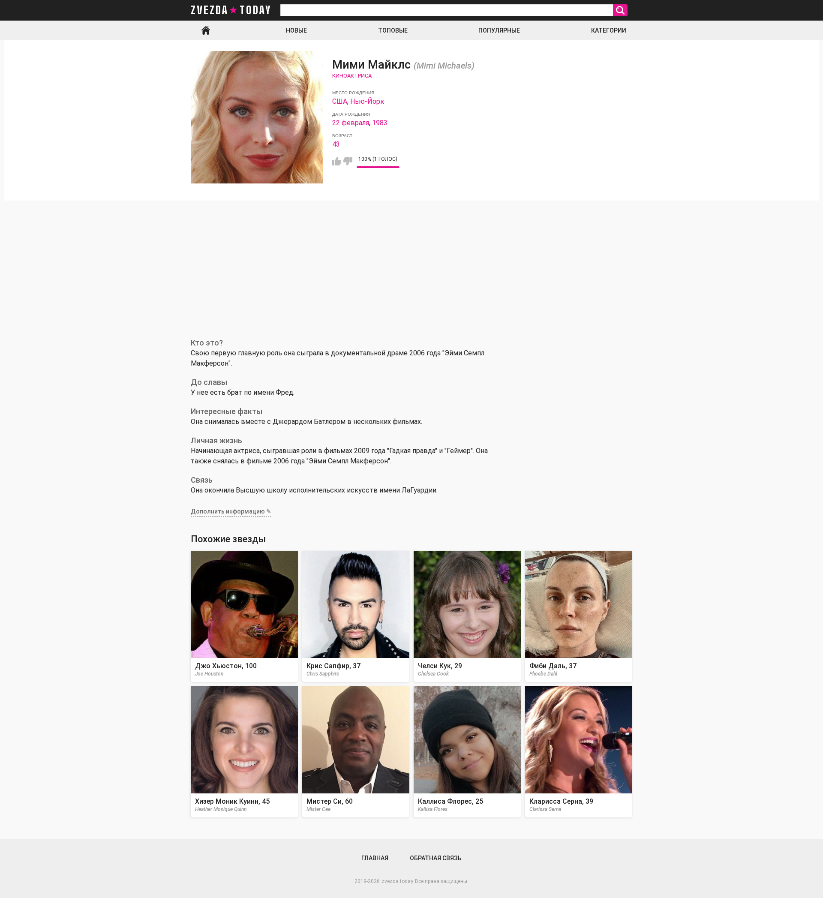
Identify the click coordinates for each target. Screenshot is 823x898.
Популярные (499, 30)
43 (336, 144)
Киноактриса (352, 75)
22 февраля (350, 123)
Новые (296, 30)
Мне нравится (336, 161)
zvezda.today (397, 881)
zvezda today (231, 10)
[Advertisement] (411, 265)
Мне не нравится (347, 161)
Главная (205, 30)
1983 (379, 123)
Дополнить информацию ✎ (231, 511)
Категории (608, 30)
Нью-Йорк (367, 101)
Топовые (393, 30)
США (339, 101)
